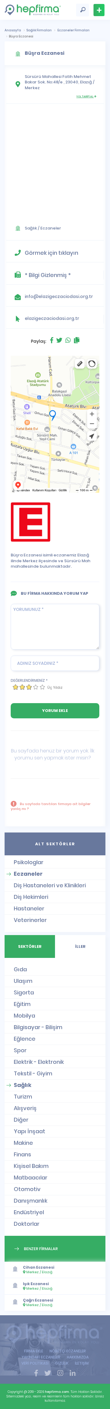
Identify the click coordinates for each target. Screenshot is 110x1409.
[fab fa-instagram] (60, 1373)
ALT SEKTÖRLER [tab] (55, 844)
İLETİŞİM (82, 1363)
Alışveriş (25, 1108)
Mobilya (24, 1015)
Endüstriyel (29, 1212)
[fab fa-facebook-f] (36, 1373)
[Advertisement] (55, 162)
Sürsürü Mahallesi (43, 76)
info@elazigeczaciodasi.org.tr (59, 296)
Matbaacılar (30, 1177)
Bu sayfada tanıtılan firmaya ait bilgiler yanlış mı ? (50, 806)
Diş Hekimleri (31, 897)
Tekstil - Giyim (33, 1073)
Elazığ (86, 82)
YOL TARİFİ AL (85, 96)
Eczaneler (50, 228)
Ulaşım (23, 981)
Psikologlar (28, 862)
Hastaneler (29, 908)
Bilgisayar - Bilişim (38, 1027)
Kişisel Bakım (31, 1166)
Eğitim (22, 1004)
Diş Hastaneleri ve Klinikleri (50, 885)
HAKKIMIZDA (78, 1357)
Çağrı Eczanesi (38, 1300)
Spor (20, 1050)
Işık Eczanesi (36, 1283)
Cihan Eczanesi (38, 1267)
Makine (23, 1143)
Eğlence (24, 1039)
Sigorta (24, 992)
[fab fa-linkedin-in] (72, 1373)
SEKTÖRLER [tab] (30, 946)
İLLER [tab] (80, 946)
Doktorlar (26, 1224)
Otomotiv (27, 1189)
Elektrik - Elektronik (39, 1062)
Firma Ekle (99, 10)
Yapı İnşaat (29, 1131)
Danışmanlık (30, 1200)
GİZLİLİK (61, 1363)
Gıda (20, 969)
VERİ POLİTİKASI (35, 1363)
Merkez (32, 88)
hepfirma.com (57, 1392)
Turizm (23, 1096)
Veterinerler (30, 920)
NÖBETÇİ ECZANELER (68, 1351)
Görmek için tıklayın (51, 253)
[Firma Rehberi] (55, 1334)
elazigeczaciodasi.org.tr (52, 318)
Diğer (21, 1119)
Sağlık (31, 228)
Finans (22, 1154)
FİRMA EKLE (33, 1351)
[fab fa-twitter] (47, 1373)
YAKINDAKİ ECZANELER (41, 1357)
